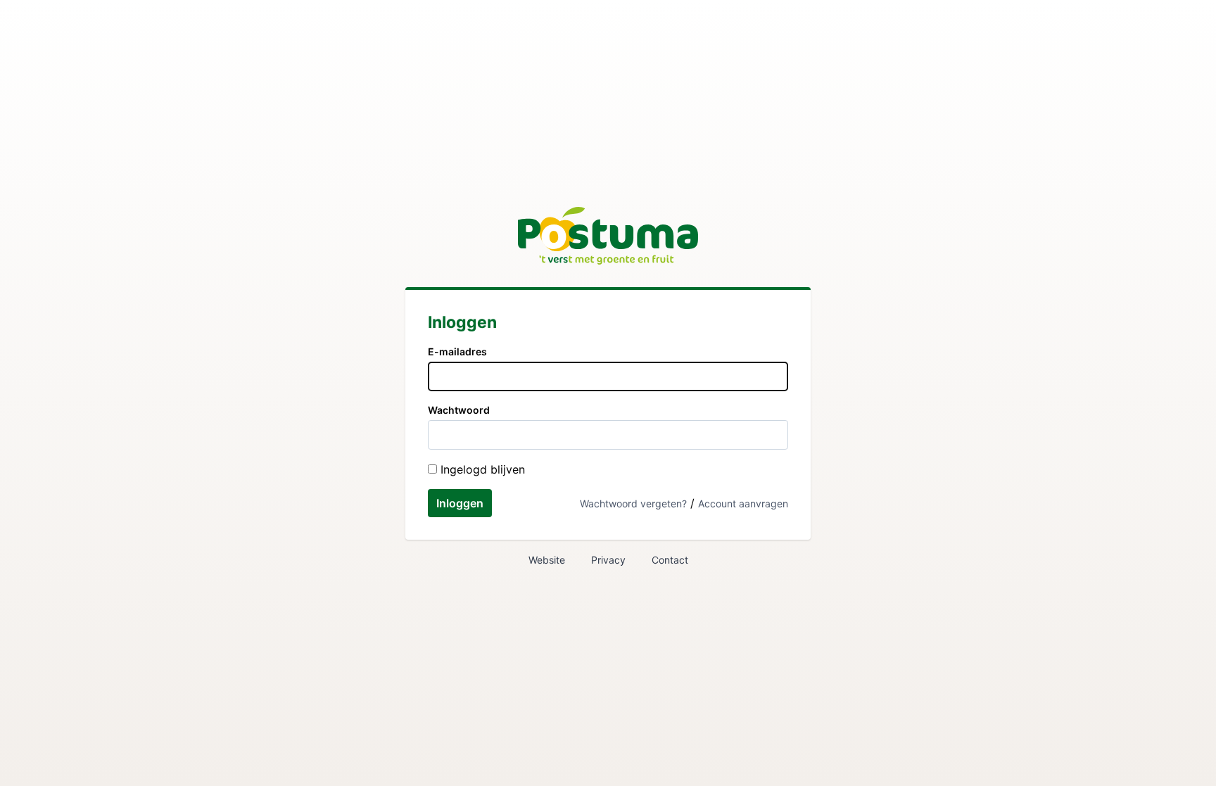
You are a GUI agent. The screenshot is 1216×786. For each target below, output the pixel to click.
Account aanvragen (743, 503)
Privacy (608, 560)
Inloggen (459, 503)
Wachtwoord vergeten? (633, 503)
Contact (670, 560)
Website (546, 560)
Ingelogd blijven (481, 469)
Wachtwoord (459, 410)
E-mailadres (457, 351)
